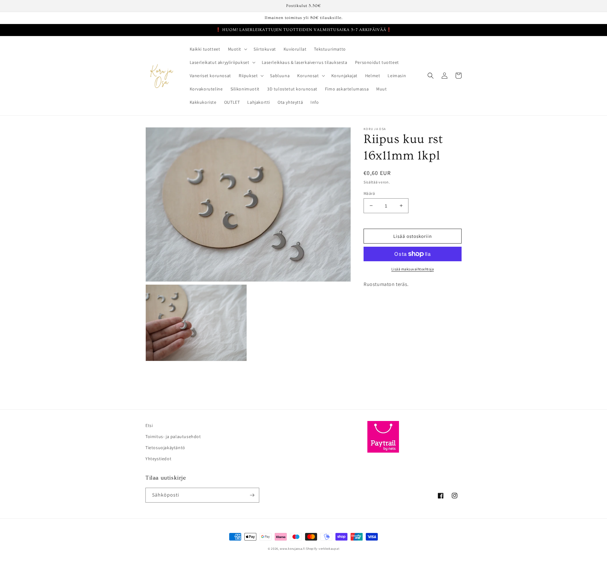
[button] (237, 49)
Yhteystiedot (158, 458)
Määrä (369, 193)
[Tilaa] (252, 495)
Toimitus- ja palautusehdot (173, 436)
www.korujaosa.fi (293, 549)
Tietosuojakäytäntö (165, 447)
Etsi (149, 425)
